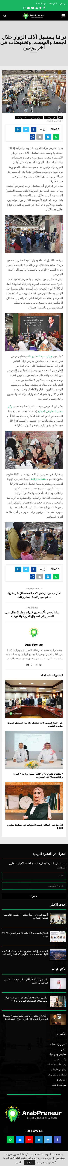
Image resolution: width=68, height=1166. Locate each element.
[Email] (20, 1139)
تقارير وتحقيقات (50, 118)
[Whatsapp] (10, 1139)
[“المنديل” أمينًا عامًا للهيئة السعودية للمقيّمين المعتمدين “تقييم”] (58, 983)
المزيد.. (17, 1162)
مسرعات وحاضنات (56, 1064)
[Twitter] (48, 1139)
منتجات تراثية (38, 478)
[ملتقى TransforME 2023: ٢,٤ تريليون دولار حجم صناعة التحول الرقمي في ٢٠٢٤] (58, 1001)
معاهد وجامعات (21, 118)
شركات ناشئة (59, 1084)
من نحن (63, 3)
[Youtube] (29, 1139)
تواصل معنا (41, 3)
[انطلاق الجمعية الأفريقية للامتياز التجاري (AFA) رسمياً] (58, 936)
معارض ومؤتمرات (35, 118)
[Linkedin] (39, 1139)
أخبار (60, 118)
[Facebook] (57, 1139)
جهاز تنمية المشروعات (39, 356)
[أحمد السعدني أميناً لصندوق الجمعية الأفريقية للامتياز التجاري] (58, 918)
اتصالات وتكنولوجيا (57, 1074)
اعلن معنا (53, 3)
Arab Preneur (53, 121)
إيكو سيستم (60, 1059)
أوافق (29, 1162)
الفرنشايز (61, 1079)
